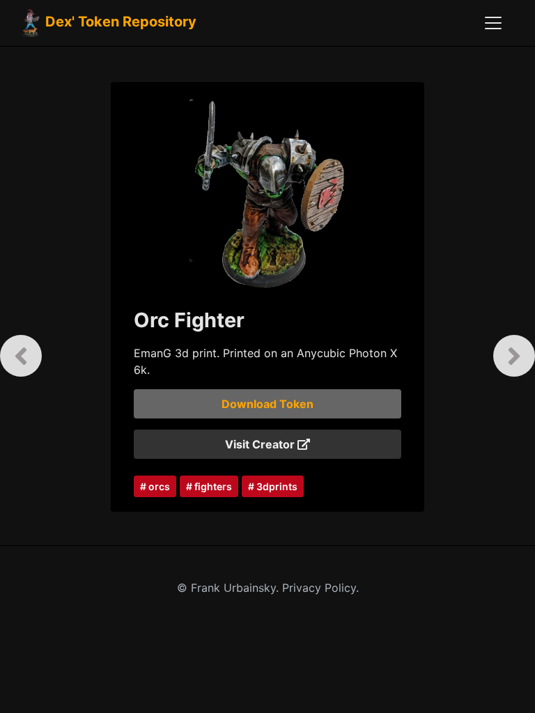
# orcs (155, 486)
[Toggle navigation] (493, 23)
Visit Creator (261, 444)
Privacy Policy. (320, 588)
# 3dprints (272, 486)
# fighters (209, 486)
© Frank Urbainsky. (229, 588)
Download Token (267, 404)
